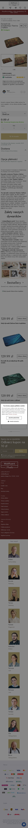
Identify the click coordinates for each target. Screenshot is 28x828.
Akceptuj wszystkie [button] (14, 417)
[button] (14, 421)
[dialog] (14, 414)
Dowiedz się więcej (12, 414)
